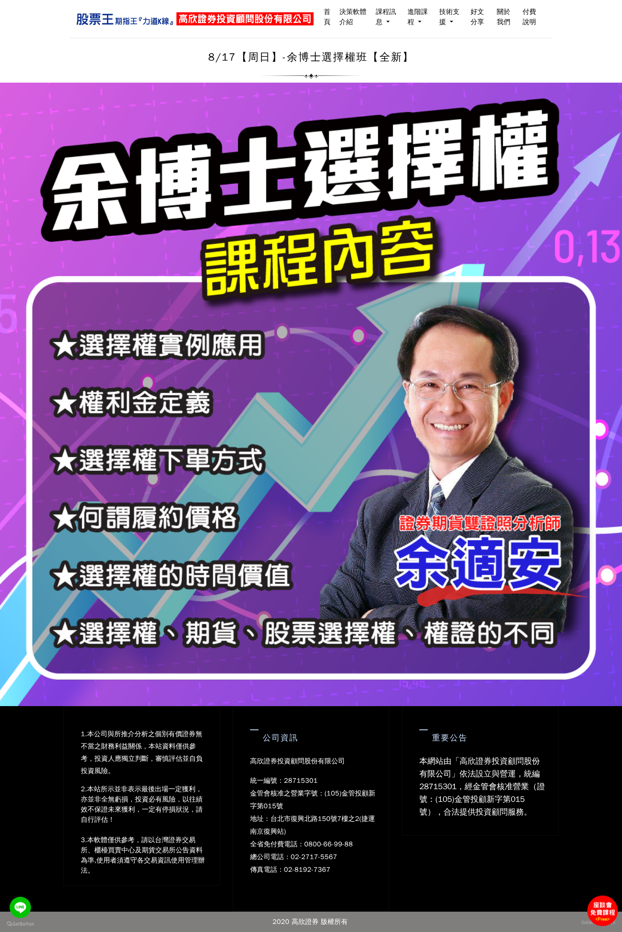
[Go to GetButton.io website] (20, 923)
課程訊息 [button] (386, 17)
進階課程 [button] (417, 17)
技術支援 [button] (449, 17)
